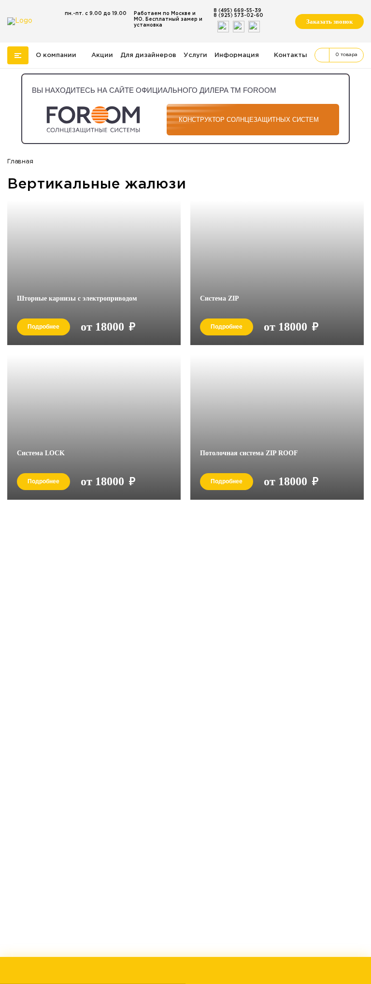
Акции (102, 55)
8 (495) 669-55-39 (237, 11)
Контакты (290, 55)
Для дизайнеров (148, 55)
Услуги (195, 55)
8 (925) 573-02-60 (238, 16)
